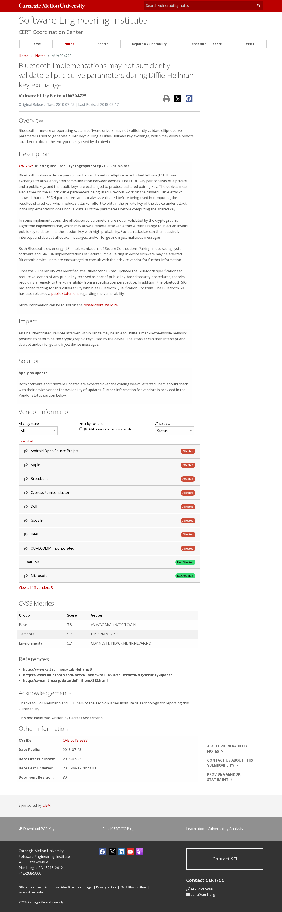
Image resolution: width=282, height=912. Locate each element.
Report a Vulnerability (149, 44)
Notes (69, 44)
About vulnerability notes (227, 749)
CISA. (47, 805)
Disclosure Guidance (206, 44)
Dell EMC (32, 562)
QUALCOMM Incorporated (52, 548)
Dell (34, 506)
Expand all (26, 441)
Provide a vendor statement (223, 777)
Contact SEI (225, 859)
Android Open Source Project (54, 450)
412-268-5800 (30, 873)
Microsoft (39, 575)
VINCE (250, 44)
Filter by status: (29, 424)
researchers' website (100, 305)
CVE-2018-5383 (75, 740)
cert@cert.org (203, 894)
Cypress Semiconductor (50, 492)
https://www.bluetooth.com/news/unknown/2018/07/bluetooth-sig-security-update (98, 674)
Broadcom (39, 478)
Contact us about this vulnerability (230, 763)
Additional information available (110, 429)
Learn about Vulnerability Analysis (214, 828)
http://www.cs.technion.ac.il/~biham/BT (58, 669)
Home (36, 44)
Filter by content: (91, 424)
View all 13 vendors (35, 587)
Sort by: (164, 424)
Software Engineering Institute (83, 19)
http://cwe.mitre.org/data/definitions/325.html (65, 680)
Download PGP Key (38, 828)
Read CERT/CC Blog (118, 828)
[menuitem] (36, 44)
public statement (65, 293)
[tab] (109, 451)
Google (37, 520)
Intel (34, 534)
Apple (35, 464)
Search (103, 44)
